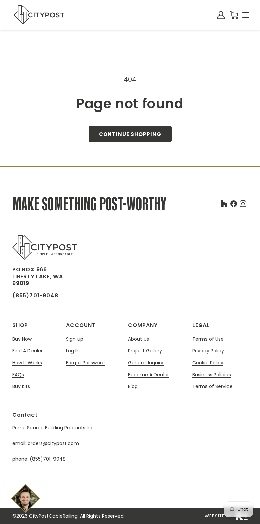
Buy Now (22, 339)
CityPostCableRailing (53, 515)
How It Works (27, 363)
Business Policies (211, 374)
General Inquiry (146, 363)
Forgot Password (85, 363)
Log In (73, 351)
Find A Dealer (27, 351)
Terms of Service (212, 386)
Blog (133, 386)
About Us (138, 339)
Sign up (74, 339)
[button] (245, 14)
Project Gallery (145, 351)
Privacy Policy (208, 351)
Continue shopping (130, 134)
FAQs (18, 374)
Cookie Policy (207, 363)
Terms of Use (208, 339)
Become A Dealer (148, 374)
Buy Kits (21, 386)
